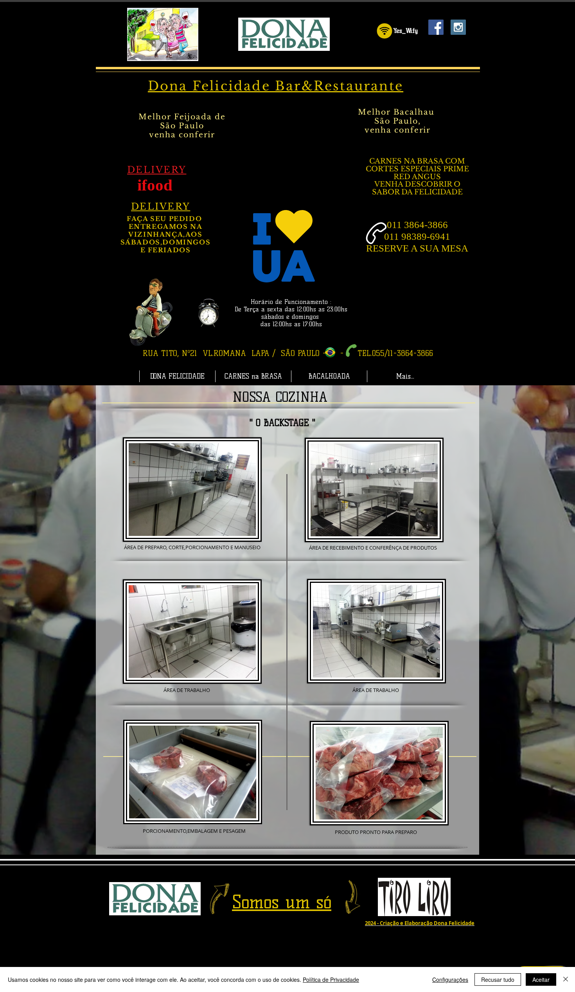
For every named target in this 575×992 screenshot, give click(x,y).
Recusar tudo (497, 979)
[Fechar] (565, 979)
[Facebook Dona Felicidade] (436, 27)
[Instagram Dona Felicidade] (458, 27)
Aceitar (541, 979)
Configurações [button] (450, 979)
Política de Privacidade (331, 979)
